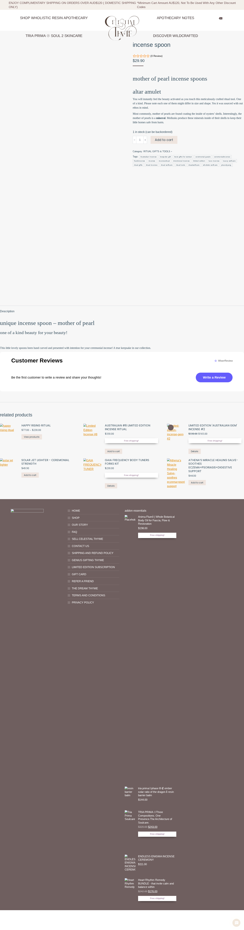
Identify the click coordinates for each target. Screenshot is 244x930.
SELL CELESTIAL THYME (87, 538)
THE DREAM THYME (85, 588)
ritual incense (152, 165)
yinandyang (226, 165)
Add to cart (164, 140)
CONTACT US (80, 546)
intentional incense (181, 161)
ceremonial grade (203, 157)
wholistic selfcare (210, 165)
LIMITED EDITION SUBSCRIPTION (93, 567)
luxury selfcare (229, 161)
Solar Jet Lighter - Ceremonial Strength (45, 462)
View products (31, 436)
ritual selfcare (167, 165)
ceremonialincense (222, 157)
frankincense (139, 161)
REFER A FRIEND (83, 581)
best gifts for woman (183, 157)
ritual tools (180, 165)
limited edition (199, 161)
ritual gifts (138, 165)
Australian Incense (148, 157)
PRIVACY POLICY (83, 602)
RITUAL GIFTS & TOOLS (156, 151)
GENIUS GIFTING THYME (88, 560)
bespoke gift (165, 157)
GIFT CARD (79, 574)
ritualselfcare (194, 165)
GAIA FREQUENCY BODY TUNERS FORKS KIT (127, 462)
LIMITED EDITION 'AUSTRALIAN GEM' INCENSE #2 (212, 427)
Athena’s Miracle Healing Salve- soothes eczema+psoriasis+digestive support (213, 465)
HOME (76, 510)
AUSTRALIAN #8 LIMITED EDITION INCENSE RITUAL (127, 427)
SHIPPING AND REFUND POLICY (92, 552)
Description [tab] (7, 311)
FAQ (74, 531)
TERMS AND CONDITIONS (88, 595)
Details (194, 451)
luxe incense (214, 161)
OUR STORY (80, 524)
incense (152, 161)
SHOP (75, 517)
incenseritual (164, 161)
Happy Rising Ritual (36, 425)
